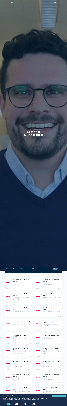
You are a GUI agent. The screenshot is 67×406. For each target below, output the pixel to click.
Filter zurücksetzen (58, 272)
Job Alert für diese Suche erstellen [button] (47, 272)
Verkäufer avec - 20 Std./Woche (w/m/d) (21, 362)
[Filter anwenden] (60, 269)
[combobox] (37, 268)
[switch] (16, 404)
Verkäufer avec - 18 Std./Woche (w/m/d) (21, 308)
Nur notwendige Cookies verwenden (59, 399)
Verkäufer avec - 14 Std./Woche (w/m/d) (21, 294)
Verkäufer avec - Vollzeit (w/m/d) (21, 321)
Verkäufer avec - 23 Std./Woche (51, 335)
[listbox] (47, 268)
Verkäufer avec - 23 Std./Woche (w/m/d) (51, 321)
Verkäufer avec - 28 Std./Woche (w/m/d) (21, 280)
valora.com (54, 2)
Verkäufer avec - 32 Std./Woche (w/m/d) (51, 375)
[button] (30, 288)
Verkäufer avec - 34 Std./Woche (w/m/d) (21, 349)
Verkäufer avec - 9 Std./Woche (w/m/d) (50, 294)
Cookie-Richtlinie (15, 398)
